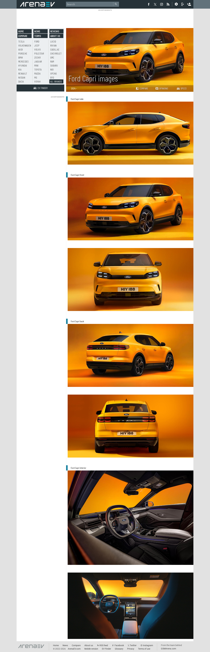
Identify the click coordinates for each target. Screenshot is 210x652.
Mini (36, 65)
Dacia (21, 81)
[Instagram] (161, 4)
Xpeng (53, 73)
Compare (144, 88)
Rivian (53, 45)
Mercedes (23, 61)
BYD (52, 77)
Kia (19, 69)
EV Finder (106, 649)
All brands (56, 81)
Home (21, 31)
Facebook (119, 645)
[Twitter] (155, 4)
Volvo (37, 49)
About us (55, 36)
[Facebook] (148, 4)
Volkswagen (24, 45)
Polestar (39, 53)
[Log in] (182, 4)
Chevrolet (56, 53)
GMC (52, 57)
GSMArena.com (168, 648)
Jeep (36, 45)
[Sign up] (189, 4)
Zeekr (37, 57)
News (37, 31)
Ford (36, 41)
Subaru (54, 65)
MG (35, 77)
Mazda (37, 73)
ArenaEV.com (74, 649)
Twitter (133, 645)
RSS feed (103, 645)
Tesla (21, 41)
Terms (37, 36)
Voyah (37, 81)
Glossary (119, 649)
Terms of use (144, 649)
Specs (183, 88)
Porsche (22, 53)
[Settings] (176, 4)
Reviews (54, 31)
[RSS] (168, 4)
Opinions (163, 88)
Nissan (21, 77)
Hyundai (22, 65)
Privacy (130, 649)
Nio (52, 69)
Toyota (38, 69)
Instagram (148, 645)
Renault (22, 73)
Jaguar (38, 61)
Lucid (53, 41)
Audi (20, 49)
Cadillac (54, 49)
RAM (52, 61)
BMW (20, 57)
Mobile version (91, 649)
